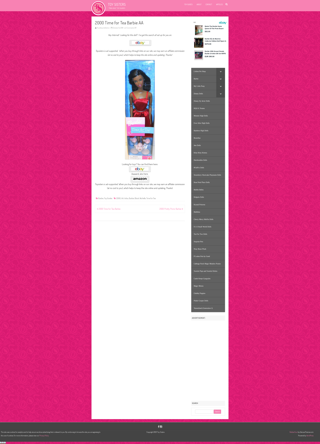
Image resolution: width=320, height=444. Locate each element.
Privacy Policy (44, 436)
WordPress (310, 436)
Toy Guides (188, 4)
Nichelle (143, 198)
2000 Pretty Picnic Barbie (170, 208)
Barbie (100, 198)
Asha (126, 198)
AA (122, 198)
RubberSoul (294, 432)
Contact (209, 4)
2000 (118, 198)
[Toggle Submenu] (220, 71)
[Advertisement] (208, 359)
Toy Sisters (117, 4)
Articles (219, 4)
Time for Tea (151, 198)
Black (137, 198)
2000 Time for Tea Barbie (109, 208)
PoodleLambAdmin (103, 28)
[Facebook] (158, 426)
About (199, 4)
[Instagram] (161, 426)
